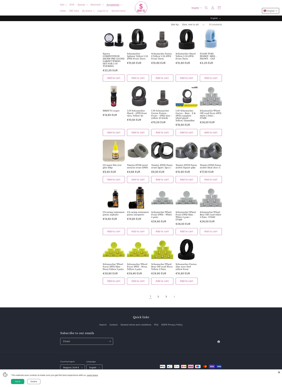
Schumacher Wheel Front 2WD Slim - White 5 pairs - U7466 (186, 216)
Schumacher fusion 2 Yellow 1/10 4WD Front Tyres (161, 56)
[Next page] (174, 296)
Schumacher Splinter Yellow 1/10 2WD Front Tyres (137, 56)
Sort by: (175, 24)
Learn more (92, 375)
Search (103, 324)
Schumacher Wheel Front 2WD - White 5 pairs (161, 214)
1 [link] (150, 296)
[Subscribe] (109, 341)
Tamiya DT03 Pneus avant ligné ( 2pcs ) (162, 166)
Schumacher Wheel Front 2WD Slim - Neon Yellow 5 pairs (113, 266)
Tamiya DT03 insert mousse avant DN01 (137, 166)
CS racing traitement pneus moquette (138, 213)
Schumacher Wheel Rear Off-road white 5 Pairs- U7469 (210, 214)
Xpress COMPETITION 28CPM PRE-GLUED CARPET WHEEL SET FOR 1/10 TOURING (113, 60)
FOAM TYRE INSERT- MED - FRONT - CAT (208, 56)
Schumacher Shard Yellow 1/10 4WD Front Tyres (186, 56)
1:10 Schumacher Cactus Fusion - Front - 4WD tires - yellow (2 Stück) (161, 114)
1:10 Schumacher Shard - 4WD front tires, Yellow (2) (137, 113)
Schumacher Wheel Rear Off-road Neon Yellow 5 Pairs (162, 266)
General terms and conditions (136, 324)
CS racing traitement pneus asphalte (114, 213)
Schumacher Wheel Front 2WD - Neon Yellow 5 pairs (137, 266)
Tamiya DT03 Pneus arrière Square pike (186, 166)
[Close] (279, 372)
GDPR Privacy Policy (172, 324)
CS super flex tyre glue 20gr (112, 166)
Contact (114, 324)
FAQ (156, 324)
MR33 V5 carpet (111, 111)
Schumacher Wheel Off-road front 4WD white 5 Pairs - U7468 (210, 114)
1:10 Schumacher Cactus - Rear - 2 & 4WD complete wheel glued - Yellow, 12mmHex (186, 116)
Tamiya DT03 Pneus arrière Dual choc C (210, 166)
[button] (63, 5)
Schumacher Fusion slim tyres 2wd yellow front (186, 266)
